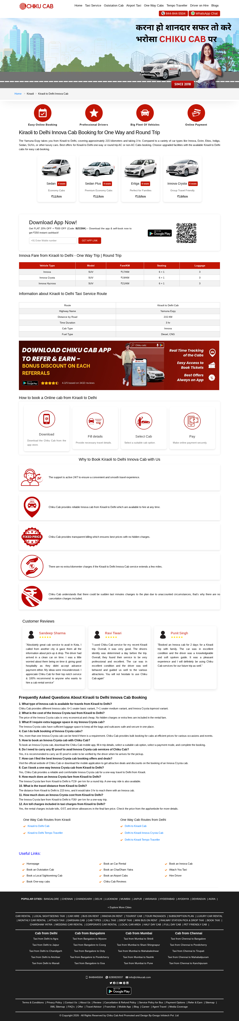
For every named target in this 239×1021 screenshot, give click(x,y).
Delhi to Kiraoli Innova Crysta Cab (144, 832)
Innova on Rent (112, 916)
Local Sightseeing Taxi (49, 916)
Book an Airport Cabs (116, 875)
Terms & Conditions (33, 1002)
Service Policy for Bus (151, 1002)
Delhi (98, 899)
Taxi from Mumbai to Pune (138, 963)
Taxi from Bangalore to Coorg (89, 944)
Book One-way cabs (38, 881)
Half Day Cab (152, 924)
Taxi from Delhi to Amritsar (45, 957)
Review (97, 1002)
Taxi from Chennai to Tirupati (188, 951)
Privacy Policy (54, 1002)
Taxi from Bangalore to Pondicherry (89, 957)
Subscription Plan (181, 916)
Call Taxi (110, 920)
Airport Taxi (133, 5)
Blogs (215, 5)
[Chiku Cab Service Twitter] (111, 983)
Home (78, 5)
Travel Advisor (94, 1006)
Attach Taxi (56, 920)
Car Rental (23, 916)
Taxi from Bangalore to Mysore (90, 938)
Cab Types (94, 920)
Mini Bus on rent (146, 920)
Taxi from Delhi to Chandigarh (45, 951)
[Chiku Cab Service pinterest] (124, 983)
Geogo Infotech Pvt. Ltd (165, 1015)
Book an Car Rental (115, 863)
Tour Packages (155, 916)
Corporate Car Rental (101, 924)
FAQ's (71, 1006)
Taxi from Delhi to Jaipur (45, 944)
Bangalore (51, 899)
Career (145, 1006)
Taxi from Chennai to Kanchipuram (188, 963)
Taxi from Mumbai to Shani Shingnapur (138, 944)
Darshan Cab (76, 920)
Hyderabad (167, 899)
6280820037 (116, 977)
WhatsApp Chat (207, 13)
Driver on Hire (199, 5)
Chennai (67, 899)
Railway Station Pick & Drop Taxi (182, 920)
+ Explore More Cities (119, 907)
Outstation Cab (114, 5)
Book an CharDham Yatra (118, 869)
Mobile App (125, 1006)
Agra (212, 899)
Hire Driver (175, 875)
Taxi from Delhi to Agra (45, 938)
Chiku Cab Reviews (115, 881)
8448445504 (96, 977)
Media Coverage (178, 1006)
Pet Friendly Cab (195, 924)
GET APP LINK (90, 240)
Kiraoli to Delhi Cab (38, 825)
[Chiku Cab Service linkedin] (127, 983)
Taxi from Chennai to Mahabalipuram (188, 957)
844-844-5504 (175, 13)
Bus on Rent (90, 916)
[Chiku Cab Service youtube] (120, 983)
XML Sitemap (57, 1006)
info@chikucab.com (140, 977)
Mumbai (125, 899)
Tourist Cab (134, 916)
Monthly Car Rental (32, 920)
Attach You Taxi (178, 869)
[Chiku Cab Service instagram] (117, 983)
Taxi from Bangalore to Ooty (89, 951)
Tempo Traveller (177, 5)
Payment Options (175, 1002)
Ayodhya (183, 899)
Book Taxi (213, 920)
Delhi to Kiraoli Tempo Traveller (142, 839)
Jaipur (137, 899)
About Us (85, 1002)
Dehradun (199, 899)
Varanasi (151, 899)
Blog (136, 1006)
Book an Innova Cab (180, 863)
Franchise (110, 1006)
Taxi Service (93, 5)
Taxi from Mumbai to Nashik (138, 957)
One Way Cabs (154, 5)
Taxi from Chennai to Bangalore (188, 938)
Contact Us (71, 1002)
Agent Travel (159, 1006)
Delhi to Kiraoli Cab (135, 825)
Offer (80, 1006)
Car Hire (73, 916)
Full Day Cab (172, 924)
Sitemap (210, 1002)
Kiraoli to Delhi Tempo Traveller (45, 832)
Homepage (33, 863)
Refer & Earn (195, 1002)
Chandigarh (84, 899)
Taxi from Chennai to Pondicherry (188, 944)
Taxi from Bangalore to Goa (89, 963)
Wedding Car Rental (69, 924)
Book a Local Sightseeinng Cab (44, 875)
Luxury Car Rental (210, 916)
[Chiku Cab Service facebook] (114, 983)
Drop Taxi (125, 920)
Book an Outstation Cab (40, 869)
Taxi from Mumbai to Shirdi (138, 938)
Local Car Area (130, 924)
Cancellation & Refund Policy (120, 1002)
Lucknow (111, 899)
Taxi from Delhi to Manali (45, 963)
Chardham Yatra (41, 924)
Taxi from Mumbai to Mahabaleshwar (138, 951)
